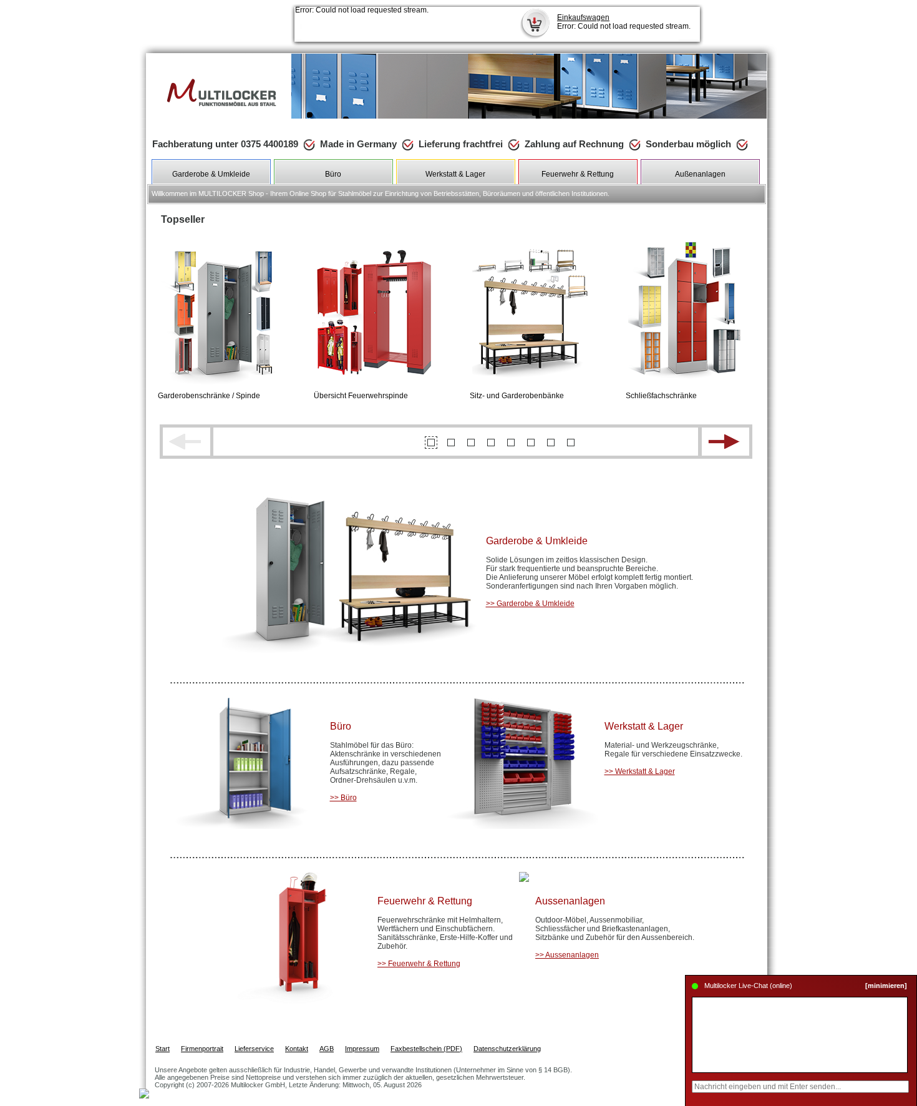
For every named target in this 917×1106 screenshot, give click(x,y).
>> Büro (343, 797)
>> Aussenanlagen (567, 955)
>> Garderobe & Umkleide (530, 603)
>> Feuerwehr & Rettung (418, 963)
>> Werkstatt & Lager (639, 771)
